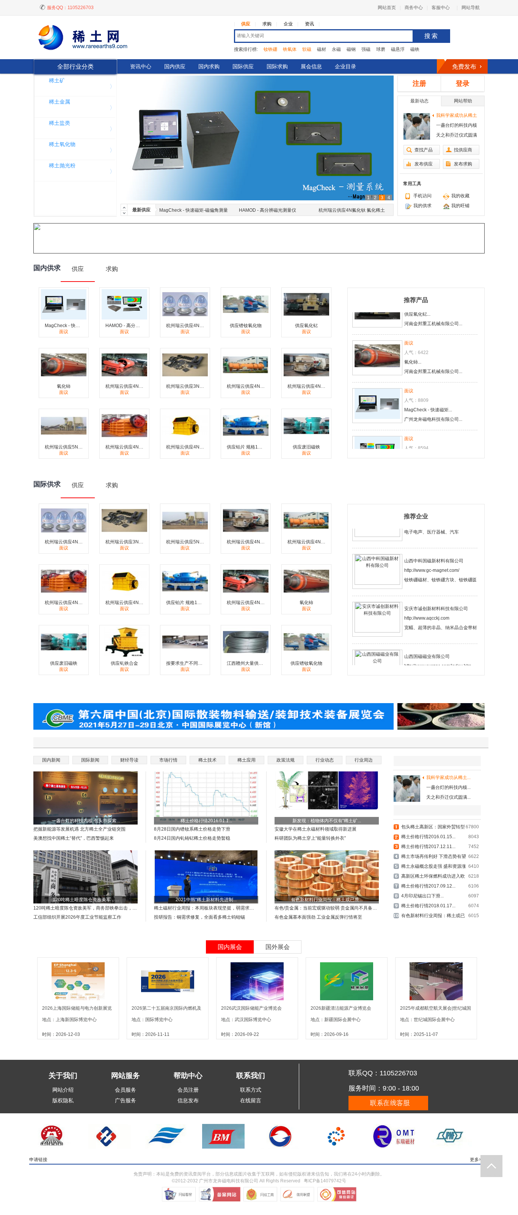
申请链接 (38, 1159)
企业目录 (345, 66)
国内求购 (209, 66)
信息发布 (188, 1100)
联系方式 (250, 1090)
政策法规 (285, 760)
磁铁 (414, 49)
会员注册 (188, 1090)
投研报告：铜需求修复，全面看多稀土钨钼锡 (199, 917)
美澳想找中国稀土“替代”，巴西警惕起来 (73, 838)
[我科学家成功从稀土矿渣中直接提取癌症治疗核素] (416, 126)
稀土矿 (57, 80)
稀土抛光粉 (62, 165)
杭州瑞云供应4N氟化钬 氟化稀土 (352, 210)
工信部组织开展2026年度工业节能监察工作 (77, 917)
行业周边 (364, 760)
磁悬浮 (398, 49)
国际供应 (243, 66)
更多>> (477, 1159)
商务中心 (414, 7)
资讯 (309, 24)
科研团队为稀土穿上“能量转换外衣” (310, 838)
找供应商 (463, 150)
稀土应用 (246, 760)
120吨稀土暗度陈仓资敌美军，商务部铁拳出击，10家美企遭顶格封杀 (85, 908)
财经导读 (129, 760)
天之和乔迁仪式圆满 (456, 135)
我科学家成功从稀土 (456, 115)
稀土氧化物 (62, 144)
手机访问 (422, 195)
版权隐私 (63, 1100)
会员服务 (125, 1090)
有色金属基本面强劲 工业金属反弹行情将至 (318, 917)
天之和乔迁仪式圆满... (448, 797)
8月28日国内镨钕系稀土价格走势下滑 (192, 829)
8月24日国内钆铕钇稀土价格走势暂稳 (192, 838)
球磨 (380, 49)
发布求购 (463, 164)
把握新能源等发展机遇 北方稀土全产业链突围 (79, 829)
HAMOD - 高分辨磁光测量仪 (267, 210)
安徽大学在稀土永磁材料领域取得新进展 (315, 829)
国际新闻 (90, 760)
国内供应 (174, 66)
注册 (419, 83)
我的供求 (422, 205)
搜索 (431, 36)
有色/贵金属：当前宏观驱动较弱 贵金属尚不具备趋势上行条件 (327, 908)
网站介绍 (63, 1090)
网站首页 (387, 7)
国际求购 (277, 66)
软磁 (306, 49)
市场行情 (168, 760)
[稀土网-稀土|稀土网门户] (92, 38)
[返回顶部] (491, 1166)
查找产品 (423, 150)
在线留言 (250, 1100)
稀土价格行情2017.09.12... (428, 886)
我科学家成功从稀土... (448, 777)
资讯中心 (140, 66)
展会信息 (311, 66)
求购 (267, 24)
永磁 (336, 49)
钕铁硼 (270, 49)
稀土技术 (207, 760)
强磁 (365, 49)
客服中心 (441, 7)
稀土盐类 (59, 123)
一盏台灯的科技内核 (456, 125)
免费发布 (464, 66)
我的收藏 (460, 195)
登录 (462, 83)
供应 (245, 24)
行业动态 (325, 760)
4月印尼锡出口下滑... (422, 896)
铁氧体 (290, 49)
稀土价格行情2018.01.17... (428, 905)
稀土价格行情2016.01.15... (428, 836)
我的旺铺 (460, 205)
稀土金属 (59, 102)
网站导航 (470, 7)
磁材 (321, 49)
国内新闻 (51, 760)
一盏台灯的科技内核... (448, 787)
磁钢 (351, 49)
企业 (288, 24)
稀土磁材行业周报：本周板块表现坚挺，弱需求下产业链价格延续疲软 (206, 908)
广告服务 (125, 1100)
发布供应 (423, 164)
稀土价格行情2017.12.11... (428, 846)
